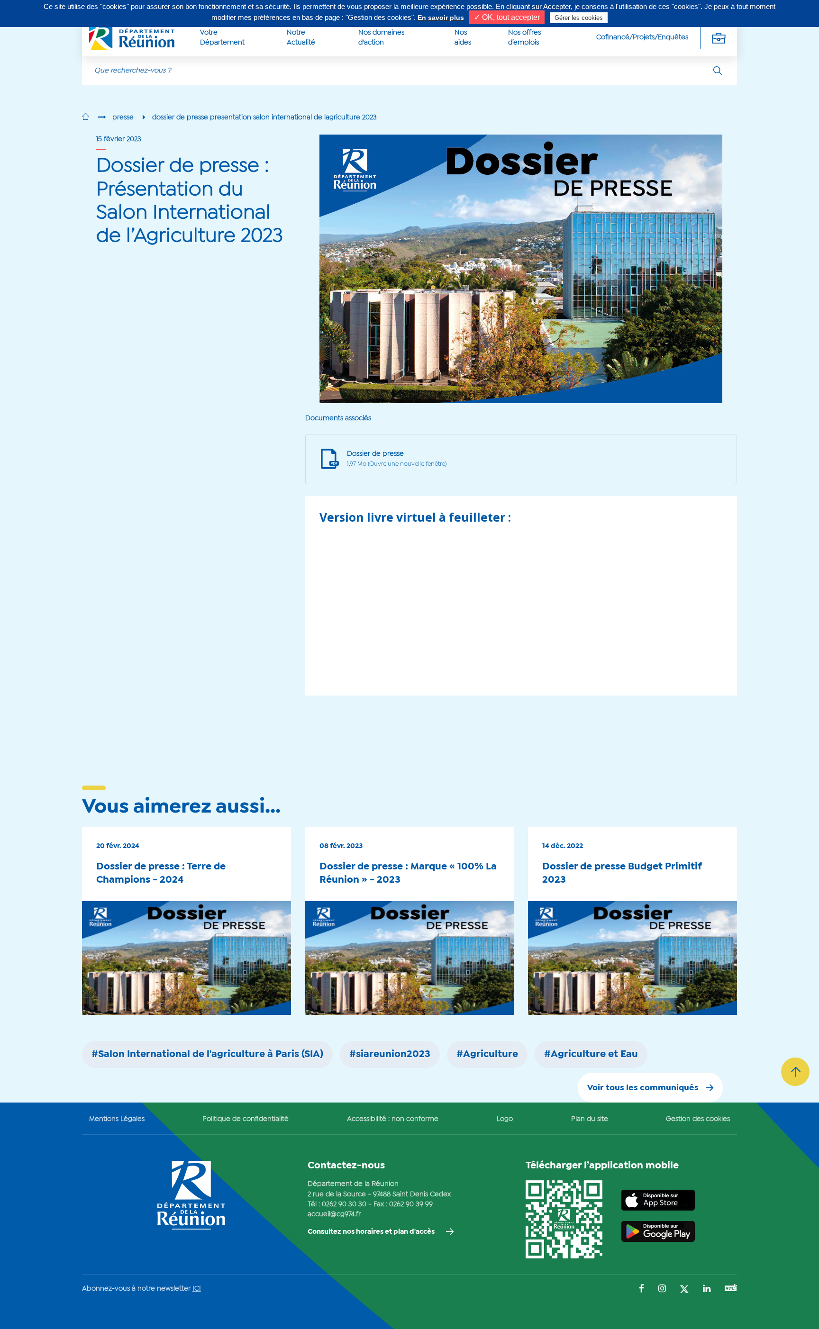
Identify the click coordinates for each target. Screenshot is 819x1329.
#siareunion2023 (389, 1054)
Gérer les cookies (579, 17)
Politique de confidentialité (245, 1119)
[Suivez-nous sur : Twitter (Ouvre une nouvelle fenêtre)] (684, 1290)
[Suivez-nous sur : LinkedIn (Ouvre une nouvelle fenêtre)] (706, 1289)
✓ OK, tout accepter (507, 17)
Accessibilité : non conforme (392, 1119)
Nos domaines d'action (381, 37)
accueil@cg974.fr (334, 1214)
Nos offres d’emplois (524, 37)
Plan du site (589, 1119)
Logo (505, 1119)
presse (123, 117)
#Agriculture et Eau (591, 1054)
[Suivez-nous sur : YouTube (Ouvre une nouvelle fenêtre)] (731, 1289)
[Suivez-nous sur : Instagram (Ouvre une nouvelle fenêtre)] (662, 1289)
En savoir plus (441, 17)
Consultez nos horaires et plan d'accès (371, 1232)
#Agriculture (487, 1054)
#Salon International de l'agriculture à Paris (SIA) (207, 1054)
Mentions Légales (117, 1119)
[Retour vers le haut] (795, 1072)
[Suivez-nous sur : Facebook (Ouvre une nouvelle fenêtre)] (641, 1289)
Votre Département (222, 37)
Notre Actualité (301, 37)
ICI (196, 1289)
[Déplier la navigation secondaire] (718, 37)
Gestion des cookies (698, 1119)
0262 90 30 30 (344, 1204)
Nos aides (463, 37)
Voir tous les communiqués (643, 1088)
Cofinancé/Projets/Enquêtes (642, 37)
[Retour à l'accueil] (85, 117)
